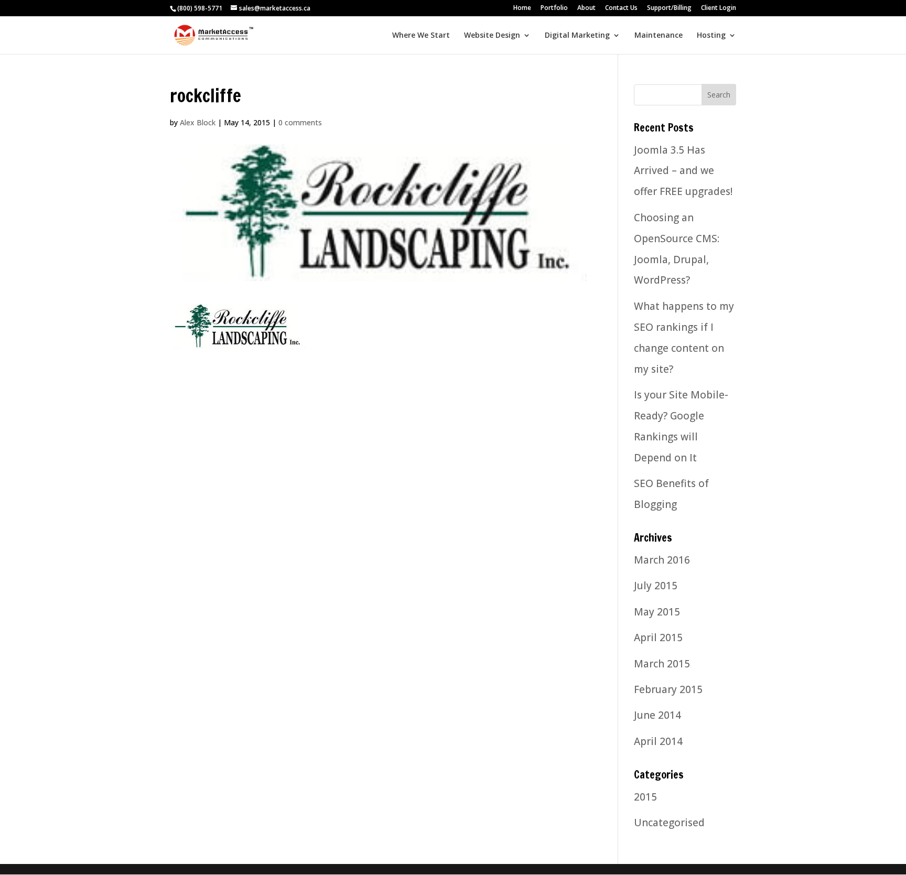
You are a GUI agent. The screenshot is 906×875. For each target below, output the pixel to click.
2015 (645, 797)
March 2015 (662, 664)
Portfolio (554, 8)
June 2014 (657, 715)
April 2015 (658, 637)
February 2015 (668, 689)
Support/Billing (669, 8)
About (586, 8)
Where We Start (421, 35)
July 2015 (655, 585)
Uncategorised (669, 822)
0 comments (300, 122)
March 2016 (662, 560)
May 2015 (657, 612)
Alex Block (197, 122)
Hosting (711, 35)
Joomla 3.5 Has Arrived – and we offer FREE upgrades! (683, 171)
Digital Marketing (577, 35)
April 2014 (658, 741)
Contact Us (621, 8)
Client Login (718, 8)
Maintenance (658, 35)
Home (522, 8)
